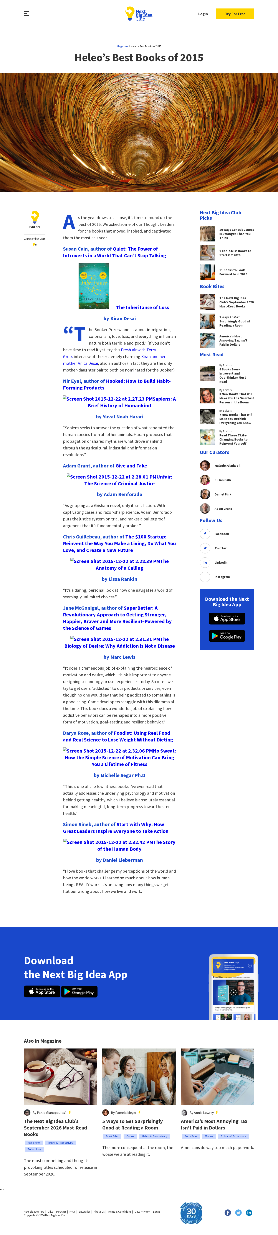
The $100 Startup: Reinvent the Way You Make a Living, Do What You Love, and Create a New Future (119, 543)
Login (203, 13)
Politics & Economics (233, 1136)
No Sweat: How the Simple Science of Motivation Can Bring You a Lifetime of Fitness (120, 757)
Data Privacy (142, 1212)
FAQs (72, 1212)
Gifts (50, 1212)
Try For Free (235, 13)
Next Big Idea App (34, 1212)
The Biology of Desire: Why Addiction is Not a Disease (119, 642)
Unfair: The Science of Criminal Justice (128, 480)
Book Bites (34, 1143)
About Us (99, 1212)
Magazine (122, 46)
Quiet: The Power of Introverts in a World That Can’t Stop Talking (114, 252)
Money (209, 1136)
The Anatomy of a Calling (132, 564)
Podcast (61, 1212)
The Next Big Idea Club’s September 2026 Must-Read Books (55, 1128)
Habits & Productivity (60, 1143)
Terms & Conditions (119, 1212)
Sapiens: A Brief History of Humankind (132, 402)
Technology (34, 1149)
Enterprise (84, 1212)
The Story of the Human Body (136, 845)
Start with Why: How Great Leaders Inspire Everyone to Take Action (116, 827)
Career (130, 1136)
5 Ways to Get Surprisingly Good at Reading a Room (132, 1124)
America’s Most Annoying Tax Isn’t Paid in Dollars (214, 1124)
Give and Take (131, 465)
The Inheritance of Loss (142, 307)
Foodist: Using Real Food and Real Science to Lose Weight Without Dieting (118, 736)
